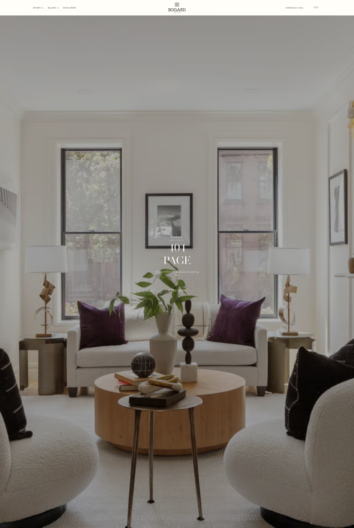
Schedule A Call (295, 8)
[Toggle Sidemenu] (316, 7)
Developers (69, 8)
